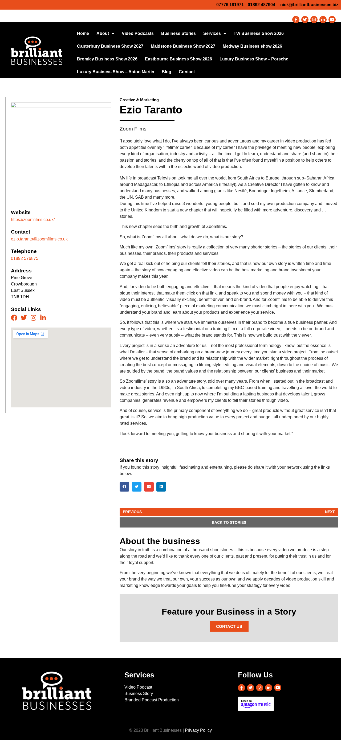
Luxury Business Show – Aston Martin (115, 71)
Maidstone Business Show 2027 (183, 46)
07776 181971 (230, 4)
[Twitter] (304, 19)
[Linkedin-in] (323, 19)
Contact (187, 71)
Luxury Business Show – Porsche (254, 59)
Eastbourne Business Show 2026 (178, 59)
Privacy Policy (198, 730)
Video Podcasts (138, 33)
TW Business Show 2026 (259, 33)
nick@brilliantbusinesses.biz (309, 4)
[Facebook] (14, 317)
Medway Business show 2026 (252, 46)
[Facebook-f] (295, 19)
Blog (166, 71)
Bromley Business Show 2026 (107, 59)
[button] (124, 487)
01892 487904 (261, 4)
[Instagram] (314, 19)
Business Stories (178, 33)
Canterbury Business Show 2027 (110, 46)
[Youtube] (332, 19)
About (102, 33)
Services (212, 33)
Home (83, 33)
